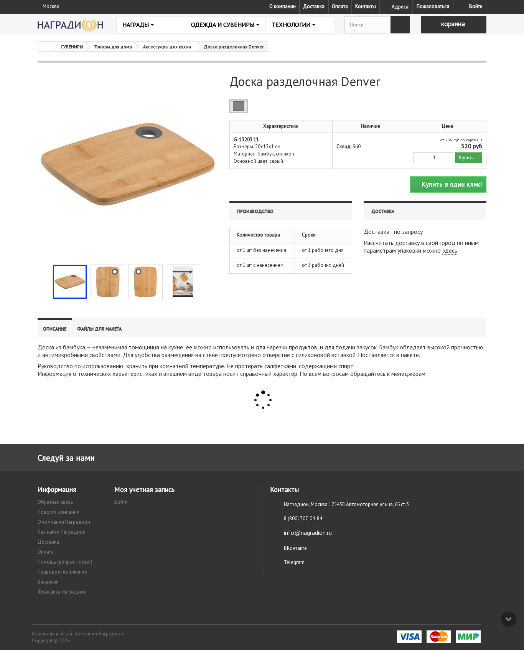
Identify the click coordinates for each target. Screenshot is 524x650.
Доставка (314, 6)
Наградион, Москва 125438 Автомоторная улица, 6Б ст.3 (346, 504)
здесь (449, 250)
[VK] (459, 6)
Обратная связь (55, 502)
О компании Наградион (64, 522)
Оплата (340, 6)
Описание (54, 328)
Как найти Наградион (62, 532)
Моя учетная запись (144, 489)
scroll (508, 619)
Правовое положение (62, 572)
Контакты (365, 6)
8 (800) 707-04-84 (303, 518)
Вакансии (48, 582)
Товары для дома (113, 47)
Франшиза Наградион (62, 592)
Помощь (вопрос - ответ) (65, 562)
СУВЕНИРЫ (72, 47)
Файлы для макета (99, 328)
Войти (476, 6)
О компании (282, 6)
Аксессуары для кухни (167, 47)
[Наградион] (70, 25)
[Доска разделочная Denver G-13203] (70, 282)
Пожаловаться (433, 6)
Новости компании (58, 512)
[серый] (238, 106)
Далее (207, 281)
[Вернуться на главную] (45, 46)
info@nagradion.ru (308, 532)
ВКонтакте (295, 548)
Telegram (294, 562)
